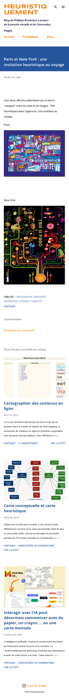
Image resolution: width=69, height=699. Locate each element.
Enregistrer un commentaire (19, 330)
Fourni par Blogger (36, 685)
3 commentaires (28, 443)
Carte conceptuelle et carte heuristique (29, 508)
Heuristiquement (25, 10)
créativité (40, 296)
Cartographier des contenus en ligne (33, 405)
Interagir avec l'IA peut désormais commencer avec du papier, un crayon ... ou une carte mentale (33, 620)
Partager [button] (9, 306)
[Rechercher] (55, 6)
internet (24, 301)
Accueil (9, 36)
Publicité (36, 301)
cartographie (24, 296)
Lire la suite (57, 443)
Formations (30, 36)
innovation (11, 301)
